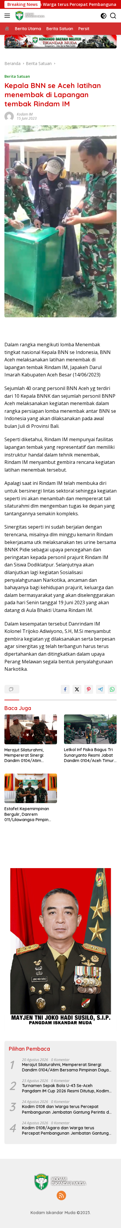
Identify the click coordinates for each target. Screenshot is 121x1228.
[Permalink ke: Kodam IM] (9, 115)
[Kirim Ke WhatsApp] (112, 689)
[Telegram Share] (100, 689)
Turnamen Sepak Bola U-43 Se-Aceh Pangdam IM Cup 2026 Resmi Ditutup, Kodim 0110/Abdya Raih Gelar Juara (65, 1088)
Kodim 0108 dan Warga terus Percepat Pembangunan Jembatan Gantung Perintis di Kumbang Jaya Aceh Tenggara (66, 1109)
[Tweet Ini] (77, 689)
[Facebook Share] (65, 689)
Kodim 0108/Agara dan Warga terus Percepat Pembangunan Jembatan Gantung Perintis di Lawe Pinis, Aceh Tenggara (65, 1130)
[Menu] (8, 16)
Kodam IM (25, 114)
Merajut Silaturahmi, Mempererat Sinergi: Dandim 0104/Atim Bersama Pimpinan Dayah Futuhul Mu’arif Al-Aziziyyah (30, 755)
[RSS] (61, 1196)
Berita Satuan (17, 76)
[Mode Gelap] (103, 16)
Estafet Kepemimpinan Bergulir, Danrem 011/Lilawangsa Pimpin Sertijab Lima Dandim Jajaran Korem (26, 814)
